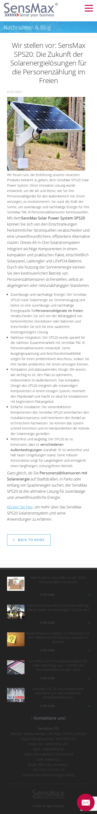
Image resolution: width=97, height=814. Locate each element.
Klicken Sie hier (20, 507)
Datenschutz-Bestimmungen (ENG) (48, 775)
